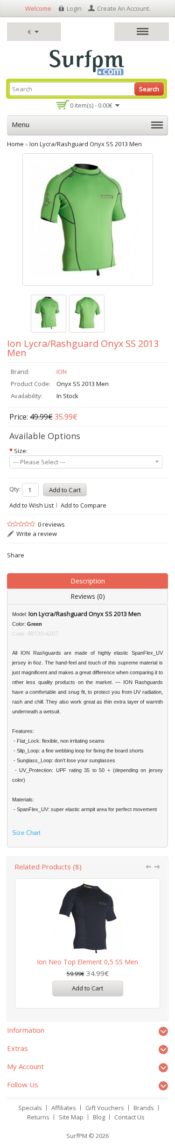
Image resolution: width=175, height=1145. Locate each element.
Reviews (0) (87, 596)
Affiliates (63, 1108)
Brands (143, 1108)
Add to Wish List (31, 505)
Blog (99, 1117)
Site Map (71, 1117)
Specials (30, 1108)
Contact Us (129, 1117)
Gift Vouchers (104, 1108)
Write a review (36, 533)
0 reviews (51, 524)
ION (61, 371)
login (74, 8)
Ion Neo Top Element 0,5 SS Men (87, 961)
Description (87, 580)
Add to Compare (83, 505)
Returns (38, 1117)
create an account (123, 8)
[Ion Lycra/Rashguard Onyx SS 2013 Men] (48, 313)
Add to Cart (87, 988)
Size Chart (26, 832)
